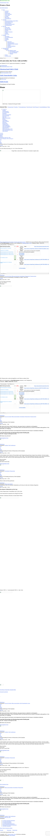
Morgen (3, 119)
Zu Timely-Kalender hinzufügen (8, 820)
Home (3, 9)
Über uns (4, 26)
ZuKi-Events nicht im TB (7, 128)
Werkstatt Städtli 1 (10, 42)
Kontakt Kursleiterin (4, 691)
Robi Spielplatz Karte (4, 437)
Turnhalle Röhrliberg (11, 46)
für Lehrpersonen (5, 112)
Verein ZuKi (7, 15)
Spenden (6, 12)
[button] (2, 818)
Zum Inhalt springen (4, 7)
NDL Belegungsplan (9, 37)
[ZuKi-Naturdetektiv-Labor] (5, 72)
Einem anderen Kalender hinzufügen (9, 824)
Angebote (7, 10)
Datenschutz (14, 830)
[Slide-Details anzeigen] (21, 102)
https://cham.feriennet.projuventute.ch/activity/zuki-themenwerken (12, 241)
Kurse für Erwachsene (6, 114)
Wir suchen (7, 36)
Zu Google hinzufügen (6, 821)
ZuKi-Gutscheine (8, 14)
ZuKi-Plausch (36, 107)
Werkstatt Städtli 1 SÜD (27, 243)
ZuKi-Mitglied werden (11, 50)
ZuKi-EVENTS (5, 127)
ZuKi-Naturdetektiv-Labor (8, 75)
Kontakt (1, 830)
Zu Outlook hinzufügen (7, 822)
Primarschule (10, 107)
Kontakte (6, 16)
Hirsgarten (9, 47)
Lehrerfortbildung (43, 107)
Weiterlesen (2, 275)
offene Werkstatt (5, 121)
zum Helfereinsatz (3, 65)
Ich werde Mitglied (13, 52)
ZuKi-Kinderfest (8, 23)
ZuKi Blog (7, 34)
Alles (49, 107)
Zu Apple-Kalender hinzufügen (8, 823)
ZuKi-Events (4, 81)
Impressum (9, 830)
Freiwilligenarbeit (8, 25)
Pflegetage (4, 122)
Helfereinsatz (7, 13)
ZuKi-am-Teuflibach (6, 126)
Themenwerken (5, 124)
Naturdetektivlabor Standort (12, 43)
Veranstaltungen (8, 18)
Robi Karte (9, 41)
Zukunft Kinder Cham (4, 2)
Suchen (1, 58)
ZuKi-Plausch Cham (9, 21)
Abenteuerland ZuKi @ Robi (9, 69)
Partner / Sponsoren (8, 31)
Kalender (6, 49)
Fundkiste (7, 39)
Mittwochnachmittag (6, 117)
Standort (9, 44)
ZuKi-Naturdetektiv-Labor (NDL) (11, 20)
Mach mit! (4, 116)
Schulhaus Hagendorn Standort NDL (8, 689)
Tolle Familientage (6, 125)
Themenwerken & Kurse (9, 24)
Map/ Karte (7, 17)
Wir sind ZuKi (7, 28)
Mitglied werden (8, 29)
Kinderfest (4, 113)
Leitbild (6, 32)
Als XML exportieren (6, 826)
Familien (16, 107)
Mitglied (11, 53)
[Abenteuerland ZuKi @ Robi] (6, 66)
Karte (6, 40)
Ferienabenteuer (22, 107)
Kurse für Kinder (5, 115)
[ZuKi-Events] (3, 79)
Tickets (6, 54)
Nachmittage (4, 120)
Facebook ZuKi (8, 55)
